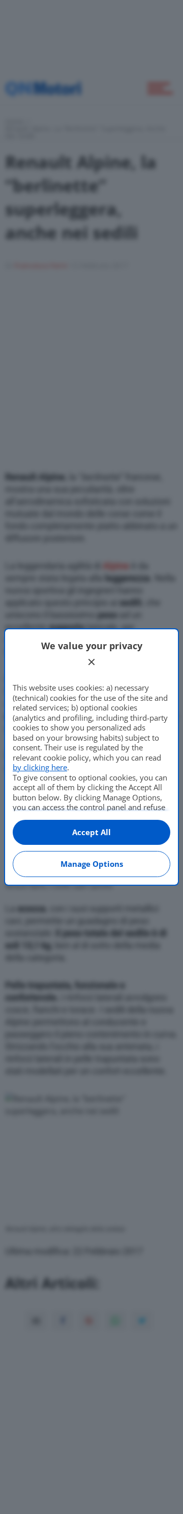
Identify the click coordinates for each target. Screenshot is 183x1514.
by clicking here (40, 767)
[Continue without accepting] (91, 662)
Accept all (91, 832)
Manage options (91, 864)
